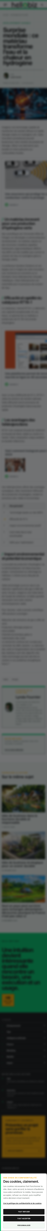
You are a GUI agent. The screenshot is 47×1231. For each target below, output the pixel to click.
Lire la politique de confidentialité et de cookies (22, 1203)
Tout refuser (24, 1212)
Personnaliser (23, 1225)
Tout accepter (23, 1218)
